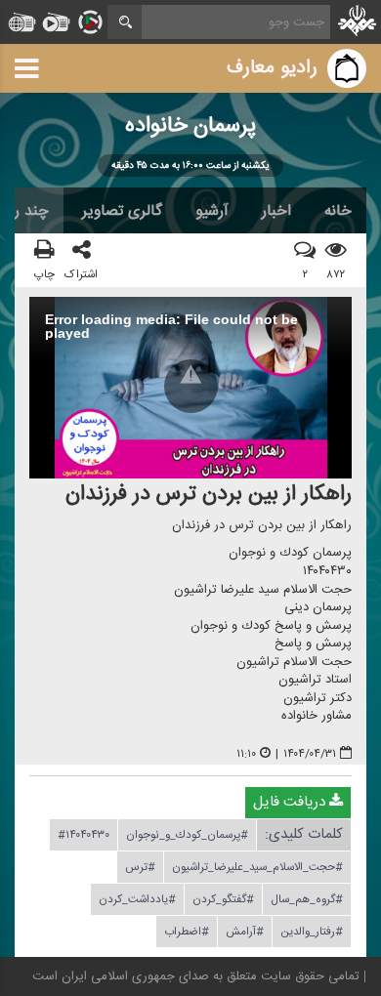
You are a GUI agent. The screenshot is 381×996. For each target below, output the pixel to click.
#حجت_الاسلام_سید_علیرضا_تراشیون (257, 867)
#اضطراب (186, 931)
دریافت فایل (291, 802)
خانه (338, 211)
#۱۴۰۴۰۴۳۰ (83, 835)
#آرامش (245, 931)
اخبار (276, 211)
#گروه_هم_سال (307, 899)
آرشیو (212, 211)
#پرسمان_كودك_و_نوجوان (187, 835)
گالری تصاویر (122, 211)
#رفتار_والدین (311, 931)
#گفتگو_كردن (223, 899)
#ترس (140, 867)
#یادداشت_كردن (137, 899)
